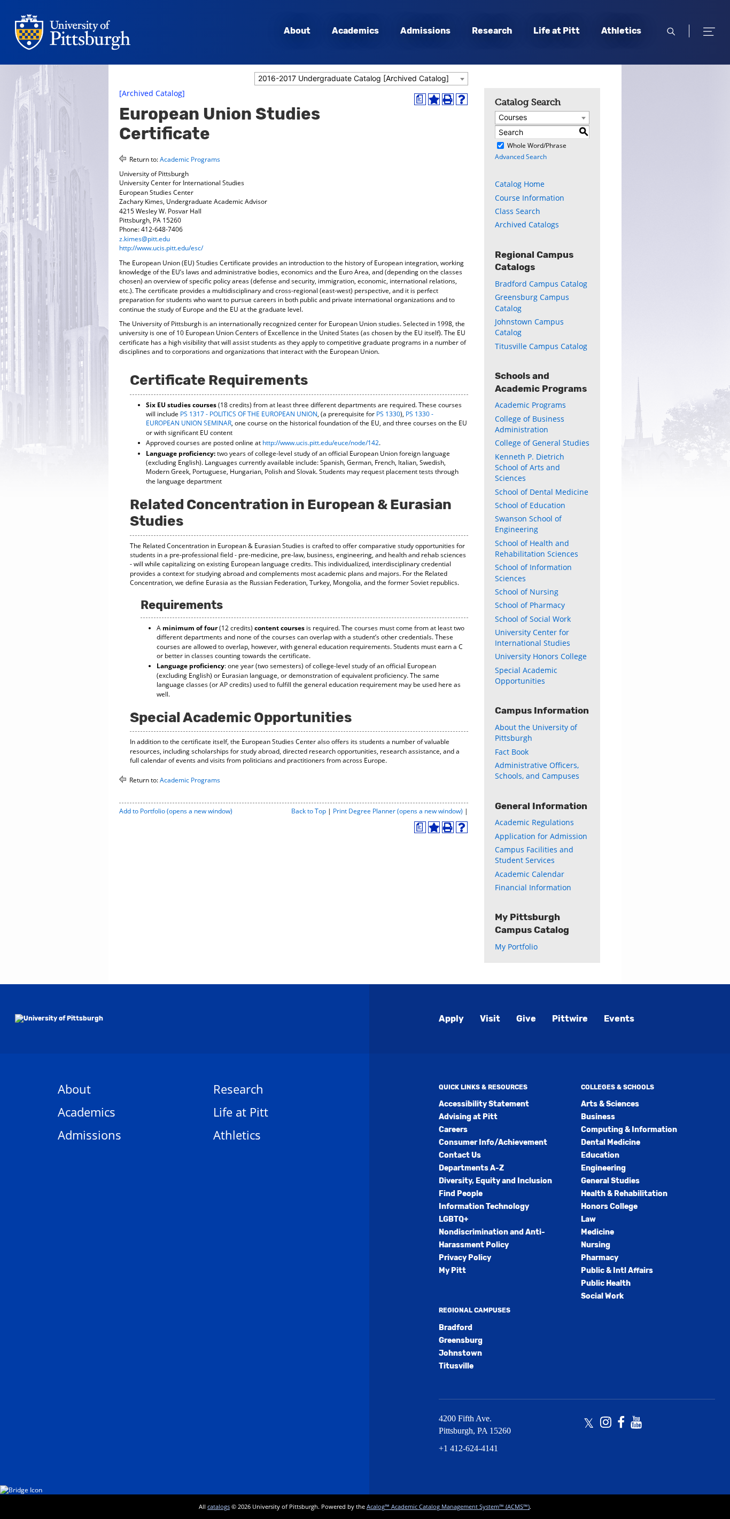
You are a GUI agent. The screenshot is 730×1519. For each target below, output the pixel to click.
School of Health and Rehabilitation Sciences (536, 548)
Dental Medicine (610, 1142)
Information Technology (484, 1206)
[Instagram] (605, 1423)
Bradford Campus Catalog (541, 284)
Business (598, 1116)
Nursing (595, 1244)
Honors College (609, 1206)
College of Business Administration (529, 424)
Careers (453, 1129)
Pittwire (570, 1019)
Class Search (517, 211)
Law (588, 1219)
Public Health (606, 1283)
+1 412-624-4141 (468, 1448)
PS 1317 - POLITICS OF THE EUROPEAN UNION (248, 413)
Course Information (529, 198)
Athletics (621, 31)
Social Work (602, 1296)
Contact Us (460, 1155)
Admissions (425, 31)
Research (492, 31)
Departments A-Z (471, 1168)
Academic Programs (190, 159)
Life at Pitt (556, 31)
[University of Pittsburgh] (59, 1019)
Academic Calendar (529, 874)
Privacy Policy (465, 1257)
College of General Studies (542, 443)
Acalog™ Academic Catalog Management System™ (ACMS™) (448, 1506)
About (297, 31)
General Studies (610, 1180)
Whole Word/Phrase (536, 145)
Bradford (455, 1327)
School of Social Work (533, 619)
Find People (461, 1193)
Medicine (597, 1232)
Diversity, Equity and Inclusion (495, 1180)
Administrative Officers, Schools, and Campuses (537, 770)
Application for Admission (541, 836)
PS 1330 (388, 413)
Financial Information (533, 887)
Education (600, 1155)
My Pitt (452, 1270)
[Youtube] (636, 1423)
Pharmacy (599, 1257)
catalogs (218, 1506)
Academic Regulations (534, 822)
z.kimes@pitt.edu (144, 238)
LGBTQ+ (453, 1219)
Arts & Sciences (610, 1104)
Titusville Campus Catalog (541, 346)
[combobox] (361, 78)
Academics (355, 31)
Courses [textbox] (513, 117)
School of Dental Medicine (541, 492)
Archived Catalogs (527, 224)
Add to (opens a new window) (175, 811)
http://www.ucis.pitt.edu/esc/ (161, 247)
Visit (490, 1019)
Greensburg (461, 1340)
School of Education (530, 505)
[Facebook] (621, 1423)
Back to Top (308, 811)
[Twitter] (589, 1423)
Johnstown (460, 1353)
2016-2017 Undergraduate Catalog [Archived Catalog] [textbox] (353, 78)
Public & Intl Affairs (617, 1270)
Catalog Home (520, 184)
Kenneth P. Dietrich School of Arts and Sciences (529, 468)
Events (619, 1019)
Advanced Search (521, 156)
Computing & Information (629, 1129)
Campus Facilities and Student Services (534, 854)
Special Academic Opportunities (526, 675)
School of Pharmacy (530, 605)
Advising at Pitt (468, 1116)
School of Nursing (526, 592)
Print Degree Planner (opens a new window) (398, 811)
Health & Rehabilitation (624, 1193)
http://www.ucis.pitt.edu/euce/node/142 (320, 442)
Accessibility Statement (484, 1104)
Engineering (603, 1168)
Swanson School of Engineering (528, 523)
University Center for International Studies (532, 637)
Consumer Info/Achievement (493, 1142)
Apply (451, 1019)
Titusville (456, 1366)
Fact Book (512, 752)
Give (526, 1019)
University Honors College (541, 656)
